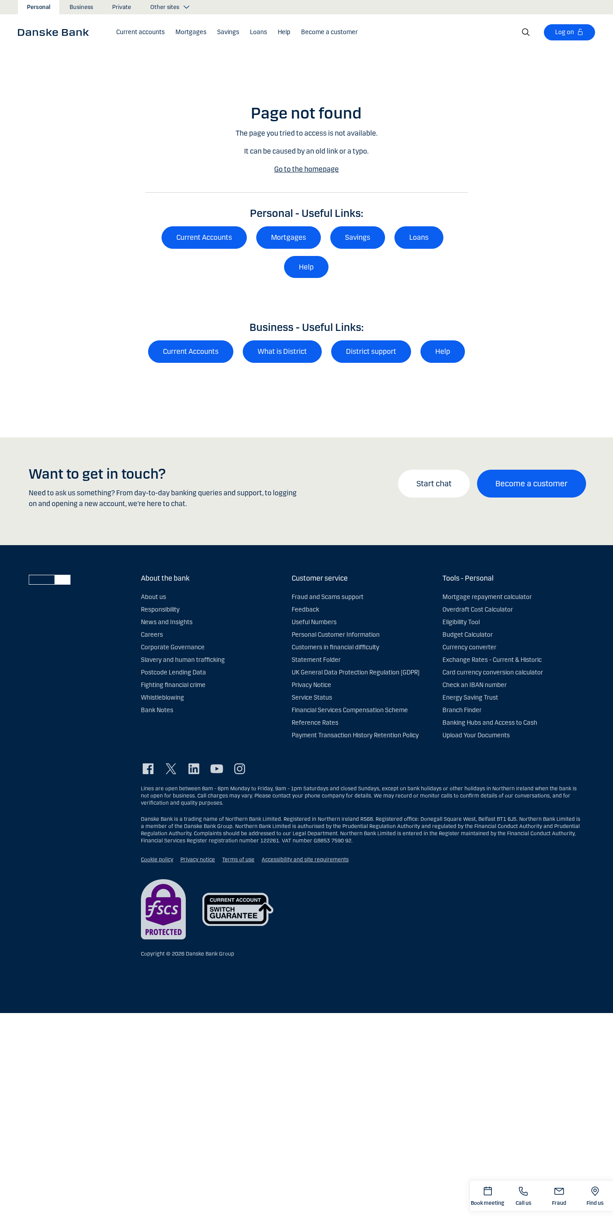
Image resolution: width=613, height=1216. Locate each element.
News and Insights (167, 622)
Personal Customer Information (336, 635)
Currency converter (469, 647)
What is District (282, 351)
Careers (152, 635)
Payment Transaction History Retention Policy (355, 735)
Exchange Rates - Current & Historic (492, 660)
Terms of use (238, 859)
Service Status (312, 697)
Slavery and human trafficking (183, 660)
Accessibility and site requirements (305, 859)
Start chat (433, 484)
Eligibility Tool (461, 622)
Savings (357, 237)
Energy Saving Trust (470, 697)
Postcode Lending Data (173, 672)
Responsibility (160, 609)
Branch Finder (462, 710)
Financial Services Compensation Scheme (350, 710)
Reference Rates (315, 723)
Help (306, 267)
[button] (140, 32)
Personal (38, 7)
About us (153, 597)
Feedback (305, 609)
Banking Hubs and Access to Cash (489, 723)
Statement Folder (316, 660)
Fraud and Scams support (327, 597)
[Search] (525, 32)
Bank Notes (157, 710)
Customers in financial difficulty (335, 647)
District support (371, 351)
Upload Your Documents (476, 735)
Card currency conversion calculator (492, 672)
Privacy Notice (311, 685)
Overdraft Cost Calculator (477, 609)
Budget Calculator (467, 635)
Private (121, 7)
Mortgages (288, 237)
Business (81, 7)
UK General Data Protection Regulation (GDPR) (356, 672)
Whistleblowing (162, 697)
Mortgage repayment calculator (487, 597)
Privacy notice (197, 859)
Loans (419, 237)
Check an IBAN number (474, 685)
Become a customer (531, 484)
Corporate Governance (173, 647)
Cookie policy (157, 859)
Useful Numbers (314, 622)
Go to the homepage (306, 169)
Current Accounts (204, 237)
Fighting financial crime (173, 685)
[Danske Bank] (56, 31)
